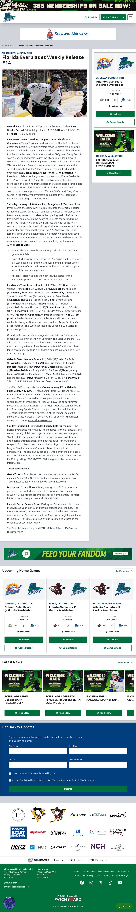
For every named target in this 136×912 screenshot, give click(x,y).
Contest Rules (89, 871)
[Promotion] (68, 5)
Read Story (115, 172)
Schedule (92, 17)
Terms (76, 875)
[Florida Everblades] (9, 17)
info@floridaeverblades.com (16, 887)
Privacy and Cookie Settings (116, 875)
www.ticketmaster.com (40, 420)
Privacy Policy (123, 871)
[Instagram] (91, 882)
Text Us (126, 906)
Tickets (117, 114)
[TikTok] (110, 882)
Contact (76, 871)
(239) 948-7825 (10, 883)
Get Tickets (112, 17)
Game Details (117, 122)
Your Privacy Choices (91, 875)
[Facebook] (82, 882)
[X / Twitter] (101, 882)
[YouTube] (120, 882)
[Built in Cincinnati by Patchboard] (68, 898)
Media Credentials (106, 871)
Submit (68, 788)
